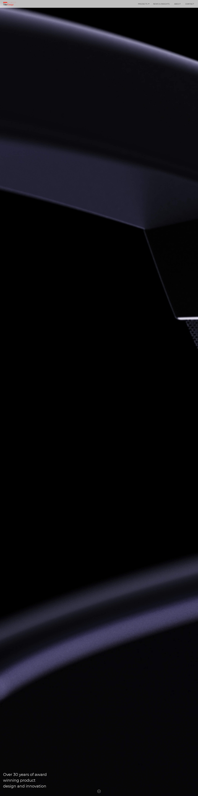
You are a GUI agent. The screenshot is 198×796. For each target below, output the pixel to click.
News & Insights (161, 4)
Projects (143, 4)
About (177, 4)
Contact (189, 4)
